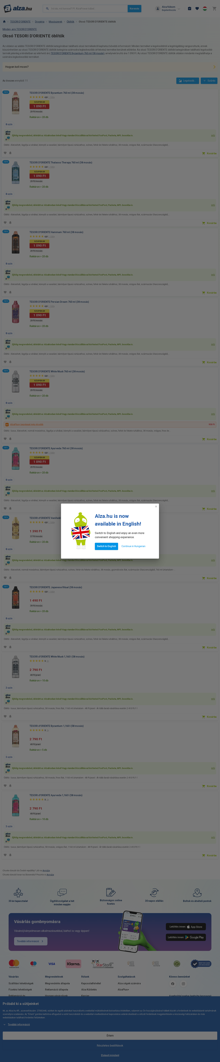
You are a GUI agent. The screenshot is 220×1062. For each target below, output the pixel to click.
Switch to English (106, 546)
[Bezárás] (156, 506)
